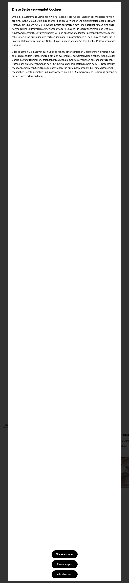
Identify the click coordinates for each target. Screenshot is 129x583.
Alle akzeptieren (64, 554)
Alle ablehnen (64, 574)
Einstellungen (64, 564)
